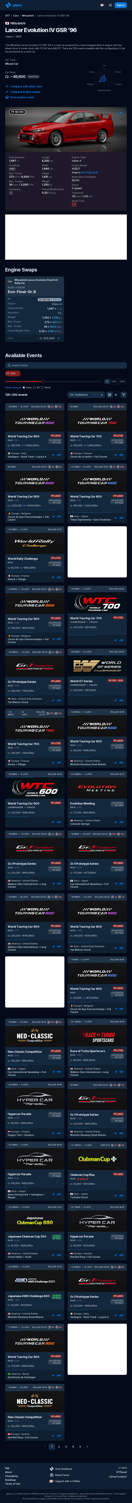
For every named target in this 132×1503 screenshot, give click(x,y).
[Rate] (121, 113)
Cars (16, 15)
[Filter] (123, 395)
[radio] (24, 387)
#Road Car (12, 63)
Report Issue (62, 1475)
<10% (114, 381)
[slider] (43, 381)
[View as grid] (109, 395)
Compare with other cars (26, 86)
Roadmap (10, 1479)
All (107, 381)
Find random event (22, 97)
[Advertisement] (66, 237)
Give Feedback (63, 1468)
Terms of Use (12, 1483)
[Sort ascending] (102, 395)
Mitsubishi (28, 15)
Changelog (11, 1476)
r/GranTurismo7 (118, 1476)
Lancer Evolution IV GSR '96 (53, 15)
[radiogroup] (37, 387)
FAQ (7, 1468)
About (8, 1472)
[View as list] (116, 395)
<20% (122, 381)
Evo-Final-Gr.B (89, 172)
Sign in (121, 5)
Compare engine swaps (25, 91)
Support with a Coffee (67, 1481)
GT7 (7, 15)
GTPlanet (121, 1472)
